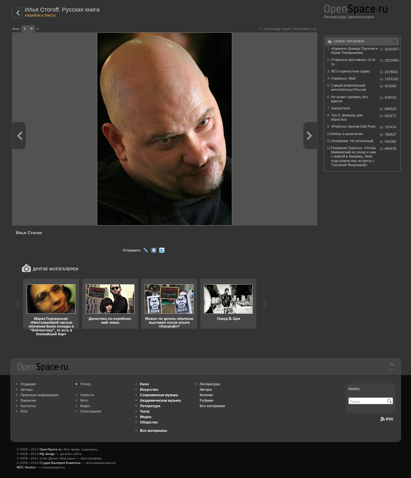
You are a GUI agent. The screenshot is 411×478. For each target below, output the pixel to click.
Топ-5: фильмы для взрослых (347, 117)
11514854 (392, 60)
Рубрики (206, 400)
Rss (389, 419)
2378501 (391, 72)
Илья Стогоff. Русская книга (62, 9)
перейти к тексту (40, 15)
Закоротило (340, 108)
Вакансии (28, 400)
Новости (87, 395)
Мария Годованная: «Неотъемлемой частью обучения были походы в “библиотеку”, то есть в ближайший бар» (51, 326)
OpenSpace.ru (50, 449)
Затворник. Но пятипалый (352, 141)
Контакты (28, 406)
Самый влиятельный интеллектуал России (348, 87)
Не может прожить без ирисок (349, 99)
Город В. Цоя (228, 318)
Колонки (206, 395)
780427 (390, 134)
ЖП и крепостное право (350, 71)
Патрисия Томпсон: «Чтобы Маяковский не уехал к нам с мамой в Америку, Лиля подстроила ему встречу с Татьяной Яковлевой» (353, 156)
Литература (335, 17)
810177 (390, 116)
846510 (390, 109)
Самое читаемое (348, 41)
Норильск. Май (343, 78)
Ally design (47, 454)
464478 (390, 148)
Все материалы (212, 406)
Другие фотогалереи (55, 269)
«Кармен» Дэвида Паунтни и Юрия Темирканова (354, 51)
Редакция (28, 384)
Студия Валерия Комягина (60, 463)
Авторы (27, 389)
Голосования (90, 411)
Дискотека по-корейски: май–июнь (110, 320)
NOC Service (26, 467)
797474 (390, 127)
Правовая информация (39, 395)
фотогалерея (361, 17)
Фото (84, 400)
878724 (390, 97)
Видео (85, 406)
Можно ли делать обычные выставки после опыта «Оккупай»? (169, 322)
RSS (24, 411)
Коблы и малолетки (347, 134)
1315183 (391, 79)
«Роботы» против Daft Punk (353, 126)
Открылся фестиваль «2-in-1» (353, 62)
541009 (390, 141)
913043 (390, 86)
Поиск (354, 389)
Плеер (85, 384)
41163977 (392, 49)
